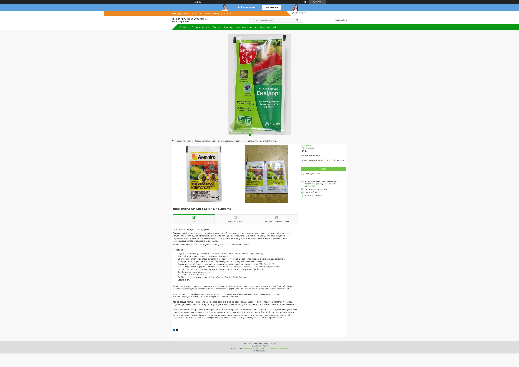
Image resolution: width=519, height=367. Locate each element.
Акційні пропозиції (268, 27)
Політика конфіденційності (277, 348)
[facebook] (174, 330)
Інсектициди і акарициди (229, 141)
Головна (184, 27)
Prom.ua (273, 343)
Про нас (216, 27)
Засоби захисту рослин (205, 141)
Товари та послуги (200, 27)
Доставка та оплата (246, 27)
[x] (177, 330)
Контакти (228, 27)
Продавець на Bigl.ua (259, 346)
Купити (323, 169)
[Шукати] (297, 20)
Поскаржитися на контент (254, 348)
